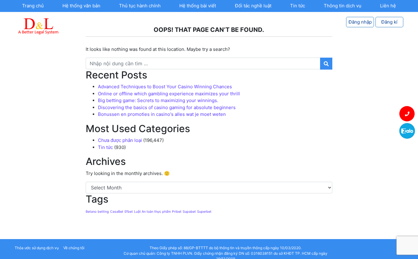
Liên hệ (388, 6)
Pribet (176, 212)
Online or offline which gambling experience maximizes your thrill (169, 94)
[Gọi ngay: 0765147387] (407, 113)
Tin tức (297, 6)
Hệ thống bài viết (197, 6)
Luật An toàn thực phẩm (152, 212)
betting (103, 212)
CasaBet (116, 212)
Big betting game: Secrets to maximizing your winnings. (158, 100)
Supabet (189, 212)
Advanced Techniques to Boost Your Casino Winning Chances (165, 87)
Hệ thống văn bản (81, 6)
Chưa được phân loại (120, 140)
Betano (91, 212)
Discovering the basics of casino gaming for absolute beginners (167, 107)
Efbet (129, 212)
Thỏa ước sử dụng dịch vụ (37, 248)
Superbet (204, 212)
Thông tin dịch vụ (342, 6)
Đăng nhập (360, 22)
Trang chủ (33, 6)
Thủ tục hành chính (140, 6)
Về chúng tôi (73, 248)
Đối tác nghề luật (253, 6)
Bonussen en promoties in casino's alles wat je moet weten (162, 114)
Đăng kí (389, 22)
